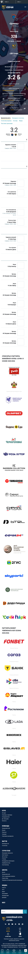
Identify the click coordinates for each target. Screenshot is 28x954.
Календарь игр (5, 843)
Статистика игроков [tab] (6, 120)
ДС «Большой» (5, 818)
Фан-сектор (4, 857)
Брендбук (4, 897)
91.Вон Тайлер (12, 285)
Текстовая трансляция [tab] (7, 123)
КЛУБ (4, 811)
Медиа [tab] (21, 120)
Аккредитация (5, 895)
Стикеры (4, 859)
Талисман (4, 834)
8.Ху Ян (14, 146)
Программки (5, 893)
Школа (3, 872)
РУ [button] (25, 7)
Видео (3, 891)
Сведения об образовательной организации (12, 880)
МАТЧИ (4, 841)
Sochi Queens (5, 855)
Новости (4, 887)
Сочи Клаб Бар (5, 864)
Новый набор (5, 878)
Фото (3, 889)
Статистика (4, 845)
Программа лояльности (7, 853)
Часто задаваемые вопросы (8, 876)
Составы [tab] (15, 120)
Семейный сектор (6, 863)
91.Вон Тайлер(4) (6, 213)
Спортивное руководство (7, 836)
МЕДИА (4, 885)
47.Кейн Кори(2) (11, 193)
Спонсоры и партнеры (7, 815)
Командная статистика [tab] (18, 118)
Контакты (4, 820)
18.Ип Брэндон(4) (11, 211)
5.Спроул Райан (11, 222)
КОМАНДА (5, 826)
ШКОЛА (4, 870)
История (4, 813)
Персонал (4, 832)
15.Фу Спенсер (12, 266)
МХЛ (3, 903)
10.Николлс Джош (11, 249)
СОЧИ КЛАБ (6, 851)
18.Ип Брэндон (12, 304)
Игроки (3, 830)
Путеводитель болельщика (8, 861)
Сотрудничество (6, 817)
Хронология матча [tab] (5, 118)
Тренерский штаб (6, 828)
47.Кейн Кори (12, 239)
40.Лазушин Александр (9, 183)
